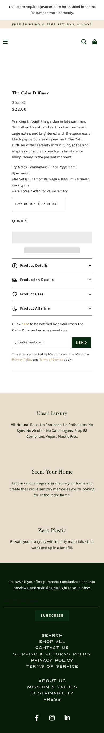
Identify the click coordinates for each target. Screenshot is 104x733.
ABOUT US (52, 681)
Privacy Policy (22, 359)
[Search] (84, 41)
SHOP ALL (52, 641)
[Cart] (94, 41)
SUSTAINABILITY (52, 693)
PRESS (52, 699)
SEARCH (52, 635)
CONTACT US (52, 648)
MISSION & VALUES (52, 687)
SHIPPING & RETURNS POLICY (52, 654)
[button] (52, 237)
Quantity (19, 221)
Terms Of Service (52, 666)
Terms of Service (51, 359)
